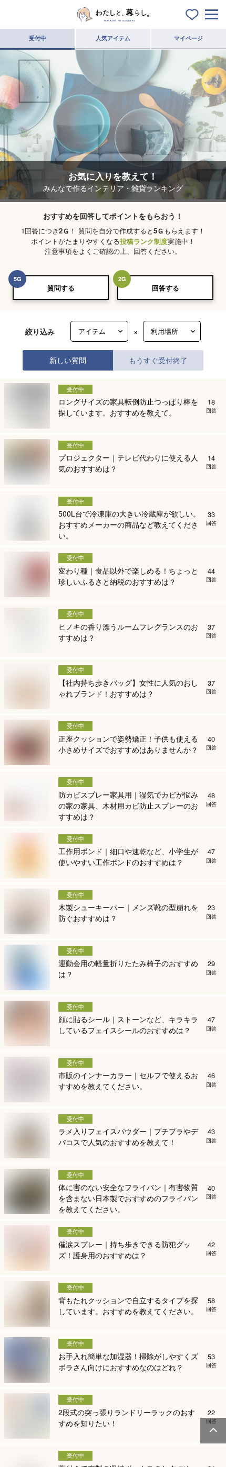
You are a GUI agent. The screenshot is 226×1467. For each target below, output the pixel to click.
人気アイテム (113, 38)
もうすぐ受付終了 (158, 359)
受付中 (37, 38)
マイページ (188, 38)
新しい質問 (67, 359)
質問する (61, 288)
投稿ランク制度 (144, 241)
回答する (165, 288)
